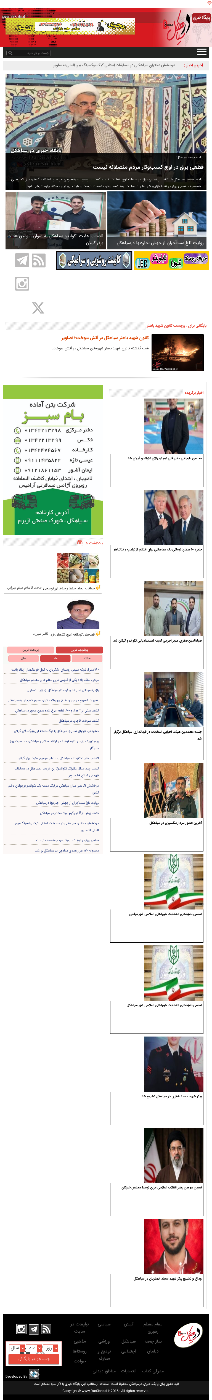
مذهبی (80, 1341)
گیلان (128, 1324)
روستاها (80, 1351)
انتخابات (128, 1371)
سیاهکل (128, 1341)
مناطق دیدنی (104, 1371)
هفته (87, 658)
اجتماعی (128, 1351)
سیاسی (104, 1324)
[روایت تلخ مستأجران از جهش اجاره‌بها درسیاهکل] (156, 220)
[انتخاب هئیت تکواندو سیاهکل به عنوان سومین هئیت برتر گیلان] (56, 220)
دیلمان (153, 1351)
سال (23, 658)
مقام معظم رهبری (153, 1328)
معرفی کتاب (153, 1371)
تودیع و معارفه (104, 1355)
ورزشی (104, 1341)
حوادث (80, 1361)
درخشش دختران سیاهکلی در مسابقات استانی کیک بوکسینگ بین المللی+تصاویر (114, 65)
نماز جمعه (153, 1341)
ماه (55, 658)
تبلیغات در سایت (80, 1328)
